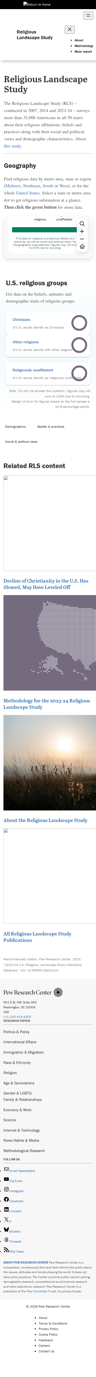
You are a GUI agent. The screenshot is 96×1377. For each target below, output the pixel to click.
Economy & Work (17, 1109)
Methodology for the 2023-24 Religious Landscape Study (46, 703)
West (63, 186)
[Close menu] (70, 30)
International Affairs (19, 1041)
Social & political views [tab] (21, 441)
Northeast (31, 186)
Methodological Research (24, 1150)
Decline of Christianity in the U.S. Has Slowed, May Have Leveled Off (45, 583)
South (48, 186)
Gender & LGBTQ (17, 1093)
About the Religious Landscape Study (45, 820)
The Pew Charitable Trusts (38, 1291)
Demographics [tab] (15, 426)
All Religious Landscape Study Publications (37, 936)
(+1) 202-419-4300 (17, 1017)
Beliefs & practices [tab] (50, 426)
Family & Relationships (22, 1099)
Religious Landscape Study (35, 34)
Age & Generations (18, 1082)
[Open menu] (88, 16)
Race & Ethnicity (17, 1062)
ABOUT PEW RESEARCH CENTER (25, 1262)
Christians (21, 319)
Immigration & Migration (23, 1052)
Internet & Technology (21, 1130)
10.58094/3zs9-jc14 (42, 970)
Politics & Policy (16, 1031)
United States (28, 193)
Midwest (13, 186)
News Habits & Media (21, 1140)
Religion (10, 1072)
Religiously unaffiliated (33, 370)
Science (9, 1119)
